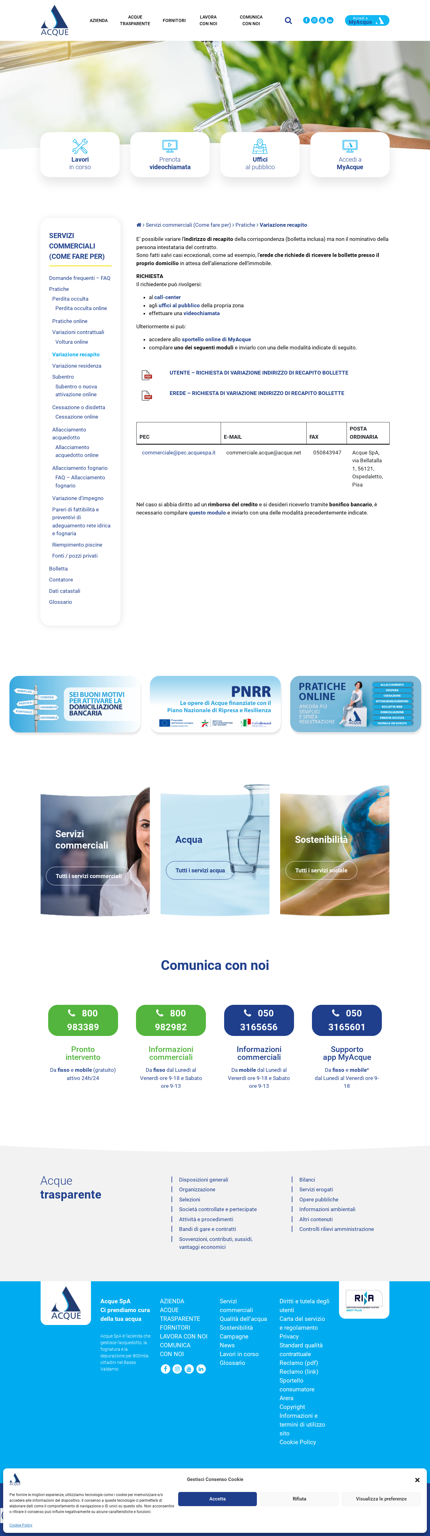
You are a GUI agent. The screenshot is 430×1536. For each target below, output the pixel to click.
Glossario (60, 602)
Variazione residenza (76, 366)
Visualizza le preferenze (381, 1499)
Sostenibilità (236, 1327)
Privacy (289, 1336)
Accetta (217, 1499)
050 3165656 (259, 1020)
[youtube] (322, 21)
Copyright (292, 1407)
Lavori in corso (239, 1354)
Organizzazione (197, 1189)
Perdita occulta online (81, 308)
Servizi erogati (316, 1189)
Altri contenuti (316, 1219)
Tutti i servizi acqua (200, 870)
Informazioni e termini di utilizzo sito (302, 1424)
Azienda (99, 20)
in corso (80, 163)
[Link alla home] (139, 225)
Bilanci (307, 1180)
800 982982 (171, 1020)
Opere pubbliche (318, 1199)
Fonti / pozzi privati (75, 556)
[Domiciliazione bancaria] (74, 704)
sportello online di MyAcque (217, 339)
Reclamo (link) (299, 1371)
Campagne (234, 1336)
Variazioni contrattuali (78, 332)
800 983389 (83, 1020)
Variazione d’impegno (78, 498)
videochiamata (202, 313)
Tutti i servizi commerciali (89, 876)
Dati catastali (64, 591)
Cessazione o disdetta (78, 407)
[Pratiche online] (355, 704)
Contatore (61, 579)
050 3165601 (347, 1020)
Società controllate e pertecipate (218, 1209)
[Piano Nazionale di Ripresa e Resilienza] (215, 704)
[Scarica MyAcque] (367, 20)
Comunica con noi (251, 20)
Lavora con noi (208, 20)
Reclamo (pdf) (299, 1363)
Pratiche (245, 225)
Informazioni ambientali (327, 1209)
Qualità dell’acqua (243, 1319)
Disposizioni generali (203, 1180)
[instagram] (314, 21)
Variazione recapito (76, 354)
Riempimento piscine (77, 545)
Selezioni (189, 1199)
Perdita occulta (70, 299)
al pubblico (260, 163)
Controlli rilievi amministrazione (336, 1229)
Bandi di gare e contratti (207, 1229)
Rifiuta (299, 1499)
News (227, 1345)
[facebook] (306, 21)
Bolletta (58, 568)
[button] (417, 1479)
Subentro (63, 377)
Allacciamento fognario (80, 468)
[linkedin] (330, 21)
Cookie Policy (20, 1525)
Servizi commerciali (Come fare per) (188, 225)
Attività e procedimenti (206, 1219)
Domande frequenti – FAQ (79, 278)
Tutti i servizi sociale (321, 870)
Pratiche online (70, 321)
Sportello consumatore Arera (297, 1389)
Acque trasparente (135, 20)
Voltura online (71, 342)
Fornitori (174, 20)
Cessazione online (76, 417)
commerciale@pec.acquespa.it (179, 452)
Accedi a (350, 163)
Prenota (170, 163)
